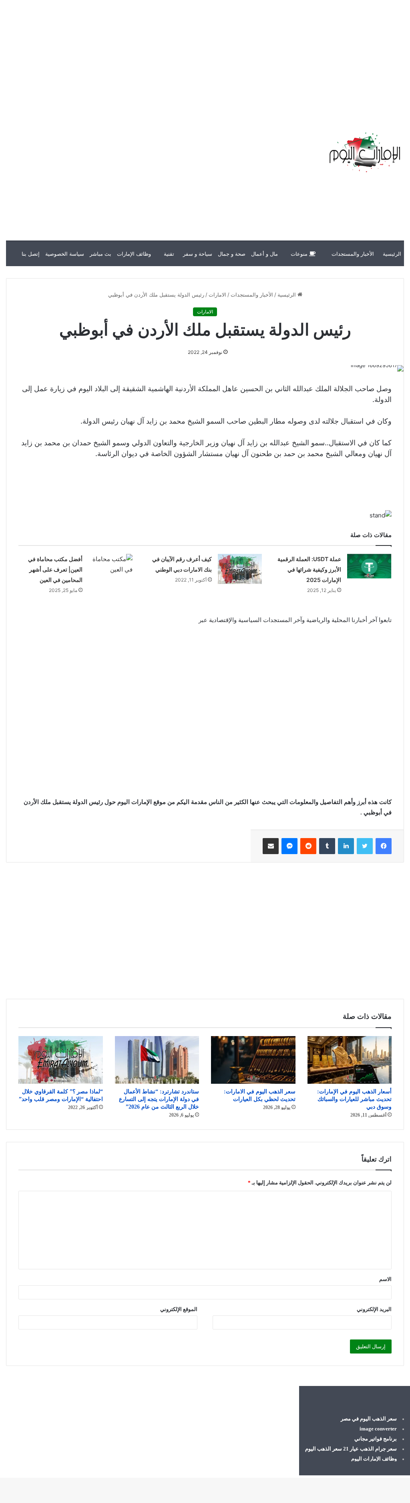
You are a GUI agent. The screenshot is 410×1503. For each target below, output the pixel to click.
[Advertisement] (266, 56)
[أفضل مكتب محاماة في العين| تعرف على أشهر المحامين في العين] (110, 566)
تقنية (169, 253)
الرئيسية (392, 253)
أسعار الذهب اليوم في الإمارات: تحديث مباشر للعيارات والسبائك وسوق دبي (354, 1099)
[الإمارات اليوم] (364, 152)
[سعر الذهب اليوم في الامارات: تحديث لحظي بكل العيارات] (253, 1060)
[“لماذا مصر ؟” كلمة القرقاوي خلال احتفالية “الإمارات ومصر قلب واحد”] (60, 1060)
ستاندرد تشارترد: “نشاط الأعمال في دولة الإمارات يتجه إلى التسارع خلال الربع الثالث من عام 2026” (159, 1099)
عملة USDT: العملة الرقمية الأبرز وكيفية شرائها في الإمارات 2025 (309, 569)
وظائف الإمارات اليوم (374, 1458)
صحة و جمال (231, 253)
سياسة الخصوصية (64, 253)
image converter (378, 1428)
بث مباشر (100, 253)
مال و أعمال (264, 253)
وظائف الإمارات (134, 253)
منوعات (300, 253)
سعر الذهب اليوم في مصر (369, 1418)
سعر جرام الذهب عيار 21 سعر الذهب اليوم (351, 1448)
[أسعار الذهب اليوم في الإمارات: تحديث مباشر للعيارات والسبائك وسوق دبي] (350, 1060)
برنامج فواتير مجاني (375, 1438)
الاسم (385, 1279)
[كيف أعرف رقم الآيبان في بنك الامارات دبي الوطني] (240, 569)
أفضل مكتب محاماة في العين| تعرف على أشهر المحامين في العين (55, 569)
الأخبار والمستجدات (353, 253)
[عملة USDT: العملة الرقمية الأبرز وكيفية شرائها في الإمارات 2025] (369, 566)
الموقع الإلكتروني (178, 1309)
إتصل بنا (31, 253)
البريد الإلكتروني (374, 1309)
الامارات (217, 294)
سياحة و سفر (197, 253)
